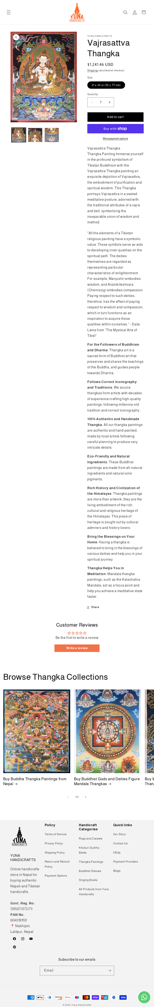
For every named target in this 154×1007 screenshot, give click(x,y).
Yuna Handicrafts (81, 1005)
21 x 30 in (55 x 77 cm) (106, 85)
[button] (8, 12)
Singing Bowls (88, 880)
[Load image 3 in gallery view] (52, 135)
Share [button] (95, 607)
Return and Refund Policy (57, 864)
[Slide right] (86, 797)
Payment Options (56, 875)
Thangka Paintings (91, 861)
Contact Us (120, 843)
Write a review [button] (77, 648)
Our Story (119, 834)
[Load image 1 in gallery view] (18, 135)
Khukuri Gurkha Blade (89, 850)
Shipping (92, 70)
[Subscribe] (109, 970)
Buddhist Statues (90, 871)
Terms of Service (56, 834)
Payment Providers (125, 861)
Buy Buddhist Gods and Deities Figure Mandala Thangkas (107, 781)
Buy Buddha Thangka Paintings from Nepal (34, 781)
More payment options (115, 138)
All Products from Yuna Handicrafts (94, 892)
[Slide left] (68, 797)
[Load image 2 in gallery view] (35, 135)
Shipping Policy (55, 852)
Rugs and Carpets (91, 838)
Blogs (117, 870)
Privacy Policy (54, 843)
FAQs (117, 852)
